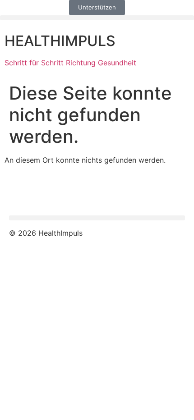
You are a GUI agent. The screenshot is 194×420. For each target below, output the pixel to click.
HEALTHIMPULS (60, 41)
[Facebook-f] (20, 192)
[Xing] (70, 192)
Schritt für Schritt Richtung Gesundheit (70, 62)
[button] (97, 17)
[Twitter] (45, 192)
